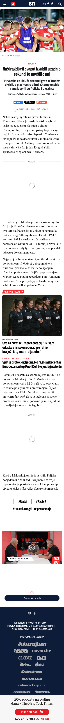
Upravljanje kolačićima (32, 637)
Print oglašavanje (42, 629)
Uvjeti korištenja (37, 623)
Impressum (19, 623)
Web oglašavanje (21, 629)
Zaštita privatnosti (43, 626)
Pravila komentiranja (18, 626)
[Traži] (60, 4)
